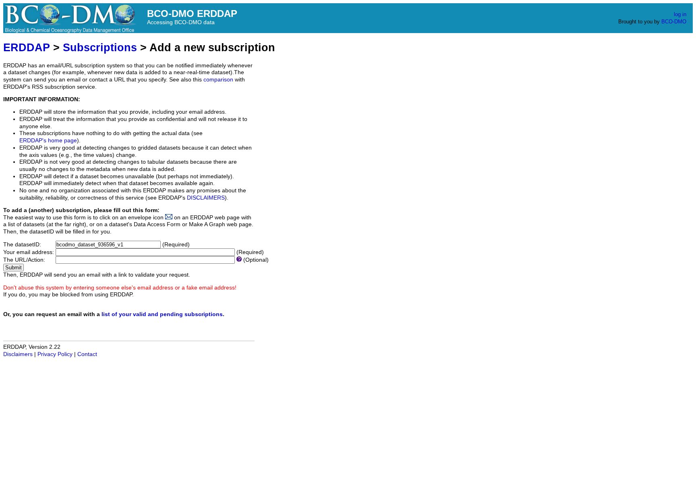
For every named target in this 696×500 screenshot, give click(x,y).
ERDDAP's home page (48, 141)
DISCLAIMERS (206, 198)
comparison (218, 80)
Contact (87, 354)
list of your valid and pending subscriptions (162, 314)
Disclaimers (18, 354)
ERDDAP (26, 47)
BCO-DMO (673, 22)
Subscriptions (100, 47)
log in (680, 14)
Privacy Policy (54, 354)
